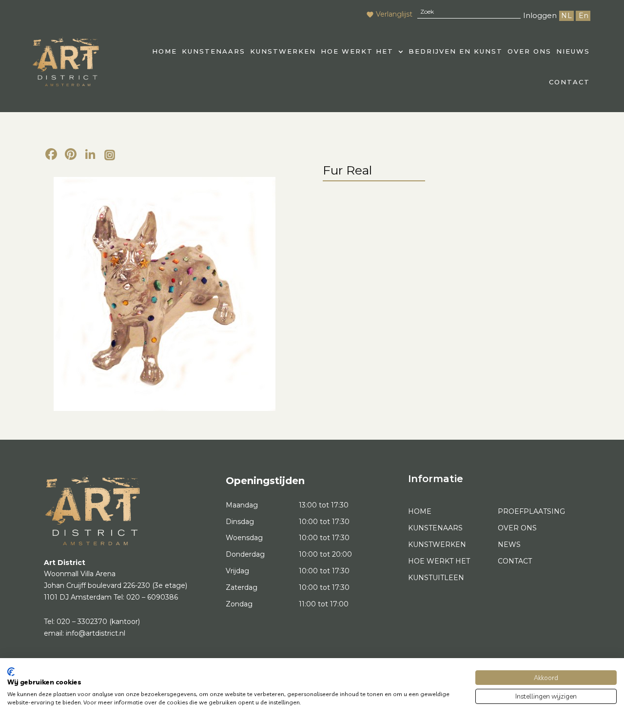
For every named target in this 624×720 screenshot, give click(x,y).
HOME (164, 51)
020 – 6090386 (152, 597)
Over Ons (529, 51)
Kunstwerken (283, 51)
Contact (569, 82)
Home (419, 511)
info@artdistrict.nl (95, 633)
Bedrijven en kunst (456, 51)
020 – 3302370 (82, 621)
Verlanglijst (394, 14)
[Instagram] (109, 155)
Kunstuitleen (436, 577)
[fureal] (164, 294)
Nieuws (573, 51)
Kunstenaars (213, 51)
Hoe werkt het (357, 51)
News (509, 544)
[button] (362, 51)
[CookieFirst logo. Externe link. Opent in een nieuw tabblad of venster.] (11, 671)
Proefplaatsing (531, 511)
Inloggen (540, 15)
